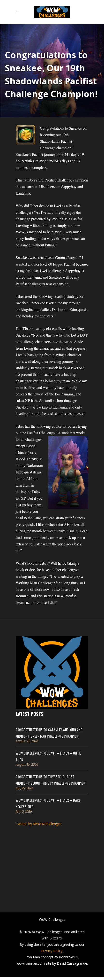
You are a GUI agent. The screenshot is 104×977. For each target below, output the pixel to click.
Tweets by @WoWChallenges (38, 823)
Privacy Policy (51, 950)
